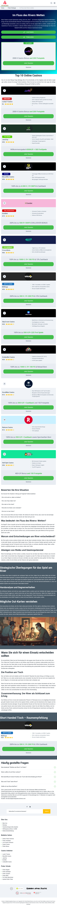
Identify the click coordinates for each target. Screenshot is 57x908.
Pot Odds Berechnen (7, 877)
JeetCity (4, 858)
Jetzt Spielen (28, 63)
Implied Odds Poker (7, 879)
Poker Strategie (12, 8)
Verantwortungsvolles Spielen (10, 827)
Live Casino (30, 32)
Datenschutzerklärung (8, 831)
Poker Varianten (6, 840)
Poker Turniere (6, 873)
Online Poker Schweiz (8, 838)
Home (2, 8)
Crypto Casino (6, 844)
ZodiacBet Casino (7, 862)
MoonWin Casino (6, 856)
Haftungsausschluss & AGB (9, 829)
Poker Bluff (5, 875)
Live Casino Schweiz (7, 842)
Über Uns (4, 823)
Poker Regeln (6, 869)
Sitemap (4, 825)
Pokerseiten (30, 37)
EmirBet (4, 860)
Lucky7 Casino (6, 854)
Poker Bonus (5, 846)
